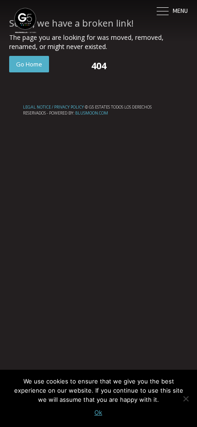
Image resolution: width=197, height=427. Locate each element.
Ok (98, 412)
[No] (185, 398)
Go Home (29, 64)
